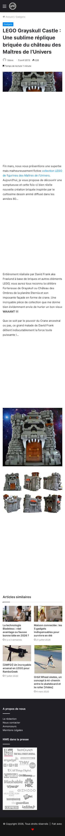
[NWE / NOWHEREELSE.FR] (12, 6)
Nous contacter (11, 722)
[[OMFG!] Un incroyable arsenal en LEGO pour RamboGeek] (17, 653)
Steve (10, 60)
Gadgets (20, 16)
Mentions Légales (13, 730)
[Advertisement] (32, 130)
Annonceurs (9, 726)
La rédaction (10, 718)
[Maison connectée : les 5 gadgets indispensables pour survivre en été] (48, 614)
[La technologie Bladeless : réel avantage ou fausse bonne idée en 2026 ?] (17, 614)
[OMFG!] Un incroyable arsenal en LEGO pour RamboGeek (17, 668)
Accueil (9, 16)
